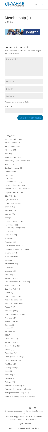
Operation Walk (10, 289)
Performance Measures (14, 303)
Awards (7, 164)
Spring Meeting (10, 346)
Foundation (9, 235)
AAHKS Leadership (12, 146)
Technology (9, 353)
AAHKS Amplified (11, 139)
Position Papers (11, 310)
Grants (7, 238)
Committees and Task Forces (16, 189)
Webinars (8, 375)
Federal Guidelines (12, 221)
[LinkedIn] (30, 407)
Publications (9, 321)
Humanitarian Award (12, 246)
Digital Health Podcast (13, 203)
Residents (8, 331)
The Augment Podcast (13, 357)
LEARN (7, 267)
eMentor (8, 214)
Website (8, 378)
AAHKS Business (11, 143)
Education (8, 210)
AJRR (6, 153)
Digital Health (10, 199)
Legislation (9, 271)
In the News (9, 256)
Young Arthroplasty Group (14, 393)
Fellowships (9, 225)
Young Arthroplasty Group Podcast (18, 396)
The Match (9, 364)
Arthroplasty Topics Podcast (15, 161)
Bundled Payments (12, 168)
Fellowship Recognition (15, 228)
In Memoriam (10, 253)
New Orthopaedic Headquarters (17, 282)
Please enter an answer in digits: (17, 102)
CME (6, 175)
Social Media (9, 338)
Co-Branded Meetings (13, 185)
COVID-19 (8, 196)
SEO (6, 335)
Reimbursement (13, 181)
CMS (6, 179)
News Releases (10, 285)
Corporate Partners (12, 192)
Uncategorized (10, 367)
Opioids (7, 292)
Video (7, 371)
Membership (9, 278)
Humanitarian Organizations (15, 249)
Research (8, 325)
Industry (8, 260)
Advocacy (8, 150)
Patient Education (11, 296)
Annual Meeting (11, 157)
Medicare (8, 274)
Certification (9, 171)
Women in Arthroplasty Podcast (17, 389)
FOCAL (7, 231)
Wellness (8, 382)
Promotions (9, 318)
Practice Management (13, 314)
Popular (8, 307)
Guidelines (8, 242)
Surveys (8, 349)
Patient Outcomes (12, 300)
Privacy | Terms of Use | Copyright (24, 428)
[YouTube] (35, 407)
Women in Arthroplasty (13, 385)
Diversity (8, 207)
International (9, 264)
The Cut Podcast (11, 360)
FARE (7, 217)
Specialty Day (10, 342)
